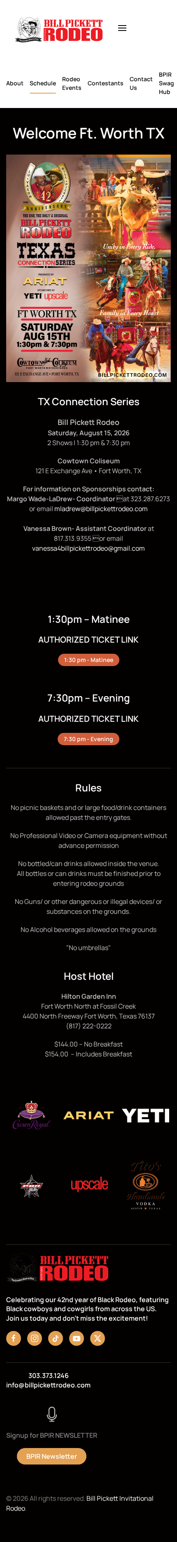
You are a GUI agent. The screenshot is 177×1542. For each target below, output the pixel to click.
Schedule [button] (43, 83)
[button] (122, 28)
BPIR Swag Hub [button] (166, 83)
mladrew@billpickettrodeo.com (101, 508)
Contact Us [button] (141, 83)
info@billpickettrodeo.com (48, 1384)
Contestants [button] (105, 83)
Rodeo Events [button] (72, 83)
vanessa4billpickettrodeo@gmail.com (88, 548)
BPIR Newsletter (51, 1456)
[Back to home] (59, 28)
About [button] (14, 83)
